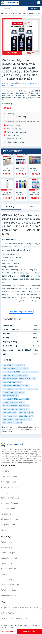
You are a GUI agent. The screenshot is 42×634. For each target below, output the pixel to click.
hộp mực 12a (24, 406)
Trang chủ (4, 13)
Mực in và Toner (28, 13)
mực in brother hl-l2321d (12, 368)
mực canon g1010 (22, 409)
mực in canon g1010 (25, 412)
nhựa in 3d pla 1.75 (26, 416)
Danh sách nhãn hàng (10, 498)
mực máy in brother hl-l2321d (14, 365)
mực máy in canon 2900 (12, 385)
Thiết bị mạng (6, 542)
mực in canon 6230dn (30, 372)
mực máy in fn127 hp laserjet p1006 (16, 399)
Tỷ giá (15, 625)
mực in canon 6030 (10, 416)
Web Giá (3, 628)
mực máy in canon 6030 (12, 382)
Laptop (4, 574)
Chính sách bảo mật (9, 476)
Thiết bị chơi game (8, 553)
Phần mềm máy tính (9, 558)
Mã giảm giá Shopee (9, 524)
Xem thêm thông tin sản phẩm (21, 312)
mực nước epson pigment (12, 423)
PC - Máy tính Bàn (8, 569)
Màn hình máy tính (8, 547)
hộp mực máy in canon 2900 (13, 402)
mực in (25, 368)
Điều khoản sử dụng (9, 482)
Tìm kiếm (34, 8)
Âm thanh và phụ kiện (10, 585)
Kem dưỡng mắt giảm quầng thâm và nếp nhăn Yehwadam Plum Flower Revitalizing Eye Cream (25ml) (20, 429)
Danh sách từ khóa (8, 508)
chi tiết (31, 207)
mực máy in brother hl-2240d (14, 389)
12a (34, 379)
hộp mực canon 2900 (20, 375)
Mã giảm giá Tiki (8, 514)
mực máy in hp (32, 389)
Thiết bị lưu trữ (7, 563)
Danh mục (5, 492)
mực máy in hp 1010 (10, 396)
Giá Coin (10, 628)
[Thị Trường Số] (12, 444)
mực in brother (8, 409)
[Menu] (38, 2)
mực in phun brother (10, 419)
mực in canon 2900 (10, 406)
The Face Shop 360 (25, 625)
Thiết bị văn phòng (15, 13)
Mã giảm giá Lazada (9, 519)
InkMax (13, 83)
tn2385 (25, 385)
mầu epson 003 (25, 419)
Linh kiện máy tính (8, 579)
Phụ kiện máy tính (8, 595)
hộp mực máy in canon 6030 (13, 392)
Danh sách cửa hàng (9, 503)
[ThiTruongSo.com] (13, 3)
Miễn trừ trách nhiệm (9, 487)
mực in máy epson (9, 412)
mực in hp (6, 375)
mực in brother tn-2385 (11, 372)
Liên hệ (4, 530)
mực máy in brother (10, 379)
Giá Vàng (36, 625)
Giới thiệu (10, 207)
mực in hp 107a (25, 379)
